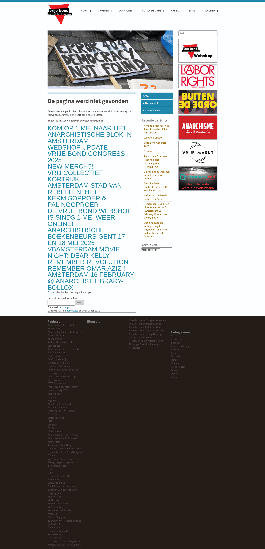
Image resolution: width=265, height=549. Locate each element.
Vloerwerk (134, 347)
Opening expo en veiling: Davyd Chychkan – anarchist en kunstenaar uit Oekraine (155, 229)
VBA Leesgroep (56, 507)
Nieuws (175, 363)
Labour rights (193, 17)
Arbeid (175, 10)
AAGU (146, 95)
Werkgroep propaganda (60, 462)
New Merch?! (70, 166)
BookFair (176, 342)
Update (175, 377)
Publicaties (54, 479)
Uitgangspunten (91, 24)
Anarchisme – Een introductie (127, 19)
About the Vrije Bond (212, 17)
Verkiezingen (55, 393)
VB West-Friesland (58, 503)
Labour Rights (175, 17)
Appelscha (176, 339)
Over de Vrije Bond (89, 17)
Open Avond (54, 527)
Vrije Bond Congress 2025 (86, 157)
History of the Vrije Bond (61, 410)
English (210, 10)
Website (147, 25)
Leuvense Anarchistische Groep (65, 448)
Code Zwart (54, 356)
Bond (84, 10)
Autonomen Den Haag (60, 445)
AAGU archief (150, 103)
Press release (178, 366)
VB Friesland (54, 496)
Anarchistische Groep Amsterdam (147, 320)
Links (192, 10)
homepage (72, 310)
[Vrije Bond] (60, 23)
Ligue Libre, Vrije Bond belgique (65, 452)
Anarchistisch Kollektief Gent (145, 327)
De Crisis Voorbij (57, 359)
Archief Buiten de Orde (60, 342)
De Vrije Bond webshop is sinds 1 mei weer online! (90, 217)
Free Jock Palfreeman (59, 366)
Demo (174, 373)
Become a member (58, 407)
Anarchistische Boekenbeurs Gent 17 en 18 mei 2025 (86, 236)
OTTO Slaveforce (57, 383)
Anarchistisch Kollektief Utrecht (147, 330)
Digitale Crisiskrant (58, 363)
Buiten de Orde (151, 10)
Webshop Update (78, 147)
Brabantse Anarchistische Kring (146, 340)
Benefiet (176, 349)
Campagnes (125, 10)
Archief (147, 20)
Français (52, 455)
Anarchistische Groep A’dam (107, 17)
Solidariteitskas (56, 482)
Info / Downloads (57, 465)
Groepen (103, 10)
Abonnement (150, 15)
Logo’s (51, 472)
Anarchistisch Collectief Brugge (65, 332)
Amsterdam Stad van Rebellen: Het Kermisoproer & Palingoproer (85, 195)
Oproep (175, 370)
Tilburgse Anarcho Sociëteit (144, 344)
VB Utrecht (54, 500)
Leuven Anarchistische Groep (145, 323)
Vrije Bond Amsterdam (60, 459)
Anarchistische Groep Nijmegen (146, 334)
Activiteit (176, 336)
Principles (211, 24)
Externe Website (152, 110)
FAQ (50, 421)
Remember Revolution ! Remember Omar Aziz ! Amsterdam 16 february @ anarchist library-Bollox (91, 274)
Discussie (176, 356)
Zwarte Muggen (56, 517)
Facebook (195, 24)
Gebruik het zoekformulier (62, 298)
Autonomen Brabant (140, 337)
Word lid (52, 513)
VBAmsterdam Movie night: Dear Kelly (84, 252)
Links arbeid (175, 26)
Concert (175, 353)
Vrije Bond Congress (182, 346)
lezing (174, 359)
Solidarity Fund (56, 417)
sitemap (64, 307)
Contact (52, 397)
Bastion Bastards (57, 352)
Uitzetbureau (55, 431)
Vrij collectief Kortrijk (75, 176)
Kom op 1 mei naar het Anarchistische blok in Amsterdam (90, 134)
